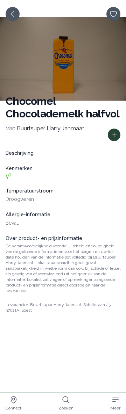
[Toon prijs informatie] (114, 135)
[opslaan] (113, 14)
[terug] (13, 14)
